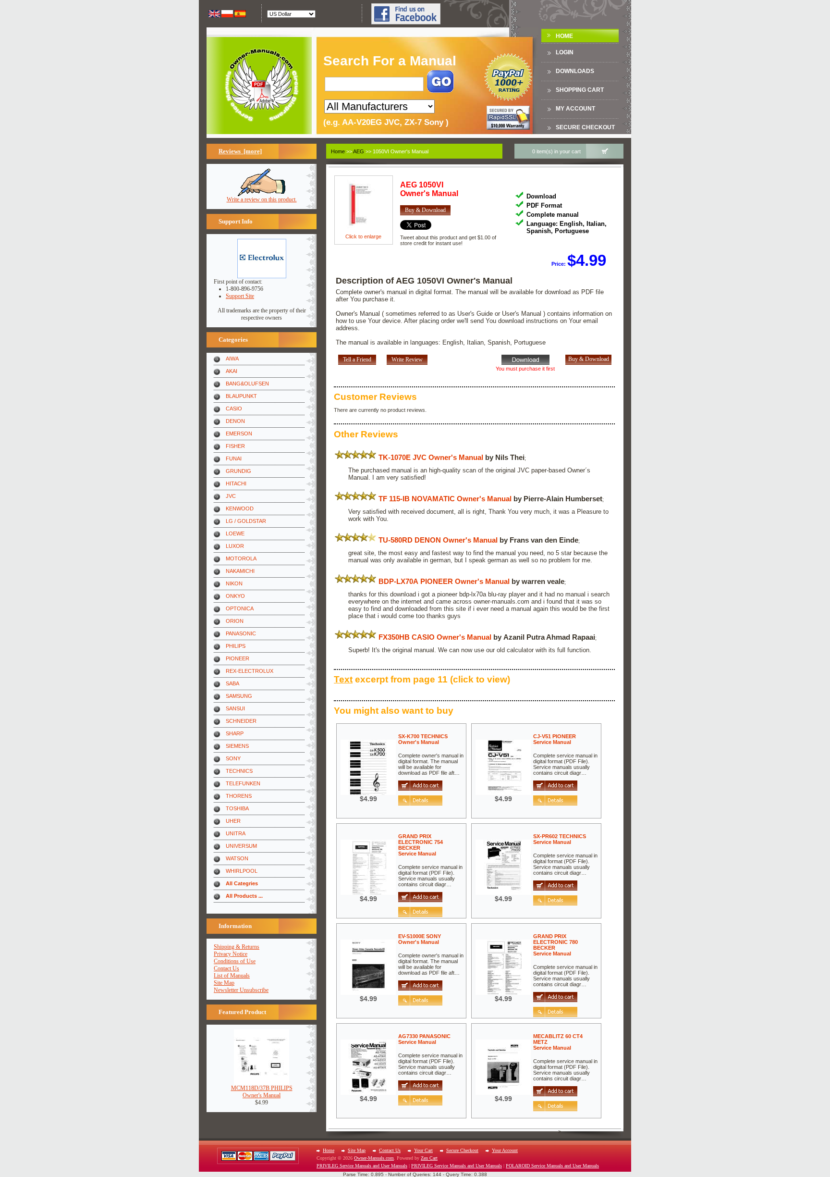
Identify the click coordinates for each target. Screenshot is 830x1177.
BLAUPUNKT (241, 396)
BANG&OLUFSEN (247, 383)
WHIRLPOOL (241, 871)
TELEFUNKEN (243, 783)
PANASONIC (241, 633)
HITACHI (236, 483)
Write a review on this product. (262, 199)
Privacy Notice (230, 954)
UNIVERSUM (241, 846)
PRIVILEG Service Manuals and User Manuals (362, 1165)
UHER (233, 821)
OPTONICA (240, 608)
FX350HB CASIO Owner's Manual (434, 637)
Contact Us (226, 968)
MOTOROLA (241, 558)
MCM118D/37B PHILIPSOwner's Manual (262, 1092)
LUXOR (235, 546)
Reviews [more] (240, 151)
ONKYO (235, 596)
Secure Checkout (585, 127)
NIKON (234, 583)
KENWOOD (240, 508)
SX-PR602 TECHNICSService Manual (559, 839)
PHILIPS (235, 646)
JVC (231, 496)
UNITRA (235, 833)
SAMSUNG (239, 696)
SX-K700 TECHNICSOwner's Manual (423, 739)
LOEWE (235, 533)
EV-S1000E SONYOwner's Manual (419, 939)
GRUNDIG (238, 471)
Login (565, 52)
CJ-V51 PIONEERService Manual (554, 739)
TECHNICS (239, 771)
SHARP (235, 733)
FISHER (235, 446)
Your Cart (423, 1150)
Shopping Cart (580, 90)
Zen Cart (429, 1158)
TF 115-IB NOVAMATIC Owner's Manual (445, 499)
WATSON (237, 858)
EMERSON (239, 433)
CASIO (234, 408)
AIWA (232, 358)
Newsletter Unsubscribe (241, 990)
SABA (232, 683)
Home (564, 36)
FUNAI (234, 458)
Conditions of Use (235, 961)
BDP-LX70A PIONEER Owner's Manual (444, 581)
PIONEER (237, 658)
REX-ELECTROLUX (249, 671)
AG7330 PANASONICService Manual (424, 1039)
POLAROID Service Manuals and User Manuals (552, 1165)
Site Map (224, 982)
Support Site (240, 296)
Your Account (505, 1150)
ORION (235, 621)
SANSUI (235, 708)
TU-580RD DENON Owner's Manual (438, 540)
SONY (233, 758)
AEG (358, 151)
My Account (575, 108)
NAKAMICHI (240, 571)
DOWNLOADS (575, 71)
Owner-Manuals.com (374, 1158)
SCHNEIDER (241, 721)
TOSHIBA (237, 808)
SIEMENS (237, 746)
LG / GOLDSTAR (246, 521)
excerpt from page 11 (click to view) (422, 679)
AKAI (231, 371)
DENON (235, 421)
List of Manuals (232, 975)
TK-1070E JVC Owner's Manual (430, 457)
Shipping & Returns (236, 946)
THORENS (239, 796)
